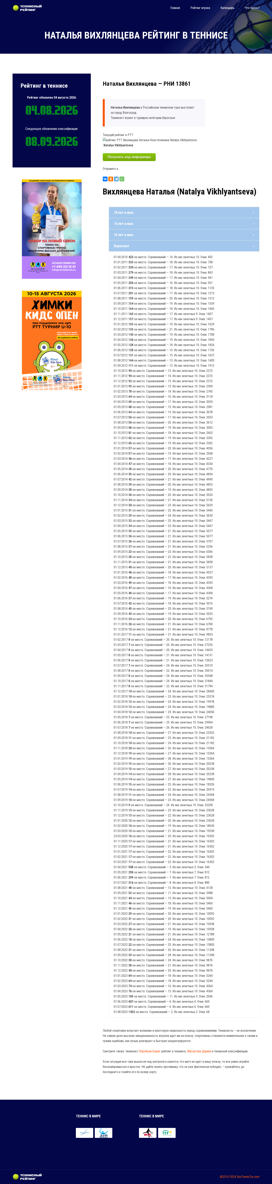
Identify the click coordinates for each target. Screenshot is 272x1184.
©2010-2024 (228, 1177)
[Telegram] (116, 179)
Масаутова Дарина (199, 1051)
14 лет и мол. (124, 224)
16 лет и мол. (124, 235)
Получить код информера (129, 157)
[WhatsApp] (121, 179)
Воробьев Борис (149, 1051)
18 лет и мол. (124, 212)
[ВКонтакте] (105, 179)
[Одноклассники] (110, 179)
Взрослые (121, 246)
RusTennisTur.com (248, 1177)
